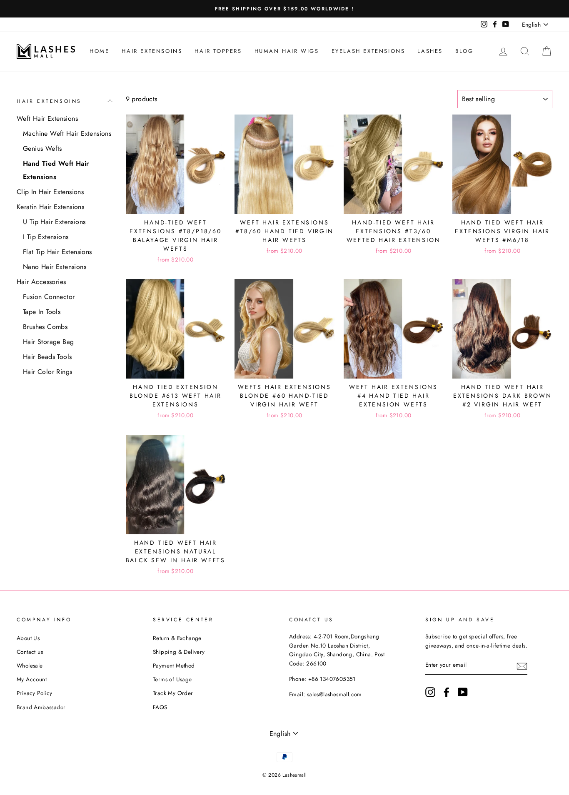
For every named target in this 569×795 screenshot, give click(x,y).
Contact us (30, 652)
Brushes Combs (45, 326)
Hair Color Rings (47, 371)
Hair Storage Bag (48, 341)
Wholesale (30, 665)
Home (99, 51)
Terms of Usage (172, 679)
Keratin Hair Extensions (50, 207)
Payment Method (174, 665)
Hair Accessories (41, 282)
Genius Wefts (42, 148)
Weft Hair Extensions (47, 118)
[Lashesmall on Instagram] (430, 692)
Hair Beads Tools (47, 356)
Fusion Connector (49, 297)
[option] (284, 8)
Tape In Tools (41, 312)
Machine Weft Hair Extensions (67, 133)
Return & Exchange (177, 638)
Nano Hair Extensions (54, 267)
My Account (32, 679)
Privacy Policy (34, 693)
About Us (28, 638)
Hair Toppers (218, 51)
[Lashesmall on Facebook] (447, 692)
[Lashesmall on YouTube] (463, 692)
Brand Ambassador (41, 707)
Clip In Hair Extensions (50, 192)
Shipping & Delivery (179, 652)
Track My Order (173, 693)
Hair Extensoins (152, 51)
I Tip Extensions (45, 237)
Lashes (430, 51)
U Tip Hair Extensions (54, 222)
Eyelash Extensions (368, 51)
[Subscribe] (522, 665)
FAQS (160, 707)
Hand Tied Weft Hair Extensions (56, 170)
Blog (464, 51)
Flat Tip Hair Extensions (57, 252)
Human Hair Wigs (287, 51)
